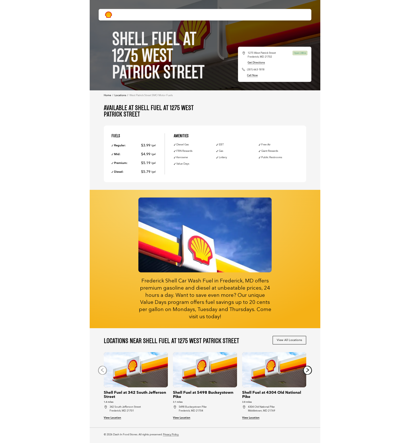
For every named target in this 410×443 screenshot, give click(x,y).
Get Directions (256, 62)
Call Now (252, 75)
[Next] (307, 370)
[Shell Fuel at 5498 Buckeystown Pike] (205, 369)
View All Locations (289, 340)
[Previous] (102, 370)
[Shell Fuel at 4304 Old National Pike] (274, 369)
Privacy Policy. (171, 434)
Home (107, 95)
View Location (112, 417)
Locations (120, 95)
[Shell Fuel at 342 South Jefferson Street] (136, 369)
